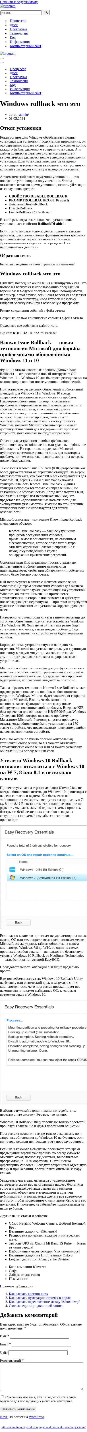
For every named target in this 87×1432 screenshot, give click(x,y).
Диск (14, 25)
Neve (4, 1417)
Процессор (18, 21)
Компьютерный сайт (25, 46)
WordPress (36, 1417)
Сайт (4, 1352)
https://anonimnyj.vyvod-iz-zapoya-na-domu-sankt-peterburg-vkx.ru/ (44, 1427)
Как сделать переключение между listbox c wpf (44, 1302)
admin (23, 114)
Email (5, 1344)
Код (13, 37)
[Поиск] (46, 12)
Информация (20, 42)
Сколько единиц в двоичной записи (36, 1306)
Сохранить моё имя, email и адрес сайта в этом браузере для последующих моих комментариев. (38, 1399)
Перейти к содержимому (19, 2)
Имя (4, 1336)
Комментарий (12, 1360)
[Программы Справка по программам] (7, 6)
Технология (19, 33)
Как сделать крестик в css (28, 1294)
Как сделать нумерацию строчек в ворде (39, 1298)
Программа (18, 29)
